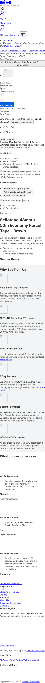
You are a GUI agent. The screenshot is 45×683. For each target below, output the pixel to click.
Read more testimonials (11, 583)
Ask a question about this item (18, 192)
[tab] (22, 128)
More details (6, 359)
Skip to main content (9, 35)
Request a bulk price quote (16, 188)
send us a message (35, 650)
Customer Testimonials (10, 603)
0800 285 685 (7, 645)
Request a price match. (21, 122)
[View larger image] (22, 63)
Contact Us (5, 605)
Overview (10, 205)
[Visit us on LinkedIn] (22, 675)
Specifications (12, 208)
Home (3, 50)
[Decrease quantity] (2, 94)
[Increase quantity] (2, 100)
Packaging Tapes (37, 50)
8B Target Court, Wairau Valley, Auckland (19, 660)
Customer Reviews (13, 46)
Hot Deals (7, 40)
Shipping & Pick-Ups (9, 592)
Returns (3, 594)
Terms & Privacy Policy (31, 682)
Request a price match (14, 195)
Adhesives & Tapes (17, 50)
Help (2, 589)
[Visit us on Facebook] (22, 670)
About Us (4, 600)
